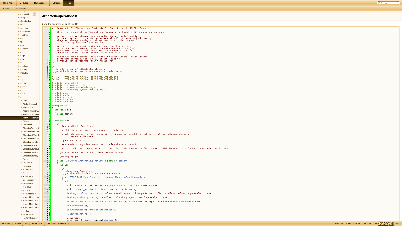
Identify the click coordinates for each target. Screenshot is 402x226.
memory (23, 69)
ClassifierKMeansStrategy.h (34, 138)
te (66, 106)
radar (25, 101)
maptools (24, 66)
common (24, 28)
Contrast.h (27, 163)
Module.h (27, 211)
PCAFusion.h (28, 214)
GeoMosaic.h (28, 180)
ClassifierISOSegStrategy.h (34, 135)
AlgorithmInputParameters (130, 177)
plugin (23, 83)
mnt (22, 76)
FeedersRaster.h (30, 170)
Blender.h (27, 121)
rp (21, 97)
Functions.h (28, 176)
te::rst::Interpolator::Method (85, 201)
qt (21, 90)
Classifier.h (27, 125)
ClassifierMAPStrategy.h (33, 142)
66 (46, 161)
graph (22, 56)
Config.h (26, 159)
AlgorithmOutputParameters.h (35, 114)
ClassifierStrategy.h (31, 149)
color (22, 25)
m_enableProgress (83, 197)
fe (21, 42)
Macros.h (27, 187)
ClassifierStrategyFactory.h (34, 152)
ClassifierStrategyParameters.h (36, 156)
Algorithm (121, 161)
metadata (24, 73)
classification (25, 21)
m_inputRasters (116, 185)
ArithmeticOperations (90, 161)
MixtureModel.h (29, 194)
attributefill (24, 14)
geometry (24, 49)
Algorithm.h (28, 107)
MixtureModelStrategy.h (33, 204)
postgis (23, 87)
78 (46, 185)
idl (21, 63)
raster (22, 94)
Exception (108, 220)
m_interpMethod (113, 201)
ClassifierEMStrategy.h (32, 132)
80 (46, 189)
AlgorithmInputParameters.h (35, 111)
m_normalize (80, 193)
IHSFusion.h (28, 183)
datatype (24, 35)
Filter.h (26, 173)
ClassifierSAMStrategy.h (33, 145)
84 (46, 197)
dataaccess (25, 31)
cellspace (24, 18)
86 (46, 201)
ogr (21, 80)
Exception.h (28, 166)
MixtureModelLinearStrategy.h (36, 197)
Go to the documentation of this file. (60, 24)
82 (46, 193)
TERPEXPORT (71, 161)
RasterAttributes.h (30, 218)
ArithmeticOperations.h (32, 118)
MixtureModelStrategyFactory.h (36, 208)
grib (22, 59)
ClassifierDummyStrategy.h (34, 128)
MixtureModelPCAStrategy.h (35, 201)
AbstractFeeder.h (30, 104)
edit (22, 38)
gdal (22, 45)
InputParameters (92, 177)
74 (46, 177)
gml (22, 52)
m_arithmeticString (93, 189)
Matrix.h (26, 190)
